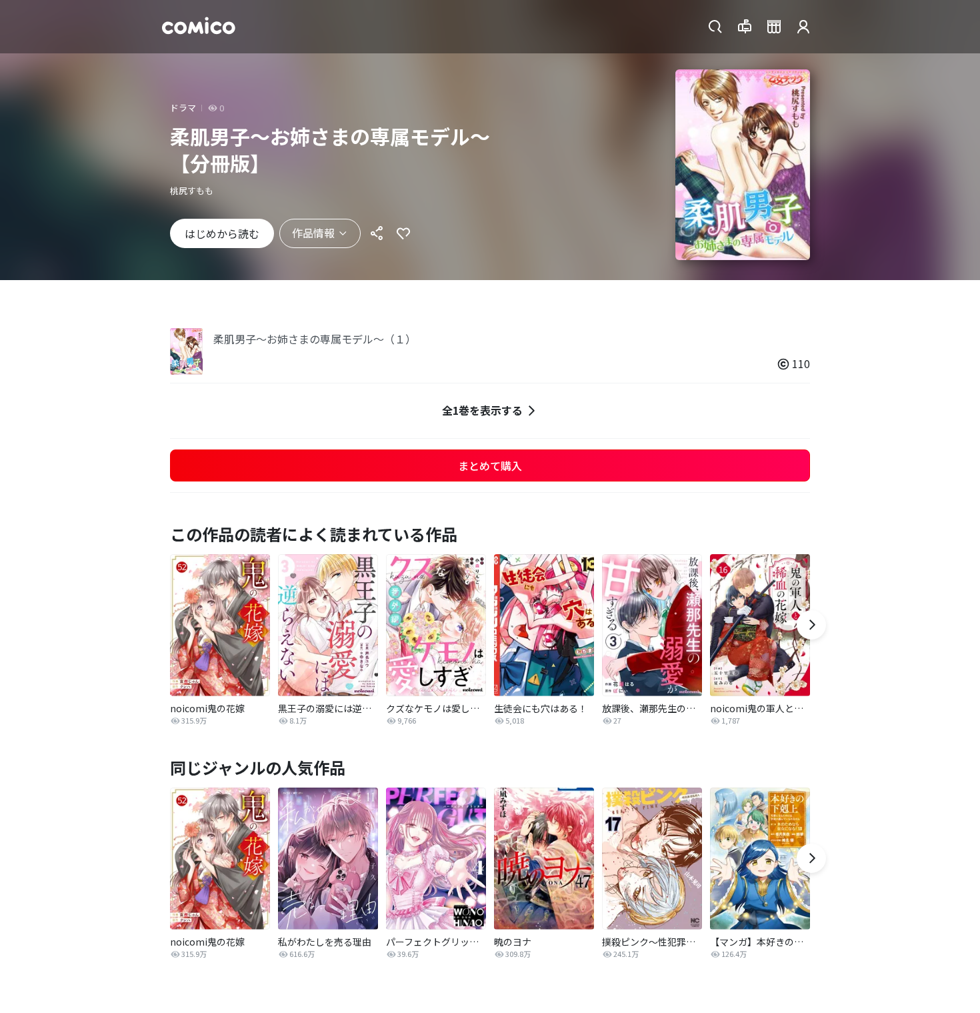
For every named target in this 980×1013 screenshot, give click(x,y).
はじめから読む (222, 233)
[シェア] (376, 233)
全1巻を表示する (482, 410)
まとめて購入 (490, 465)
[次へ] (811, 625)
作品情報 (313, 233)
